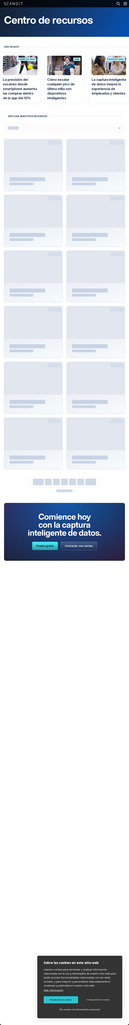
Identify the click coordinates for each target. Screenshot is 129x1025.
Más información (53, 990)
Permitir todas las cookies (61, 1000)
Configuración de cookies (98, 1000)
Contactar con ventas (79, 546)
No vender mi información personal (80, 1009)
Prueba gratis (45, 546)
